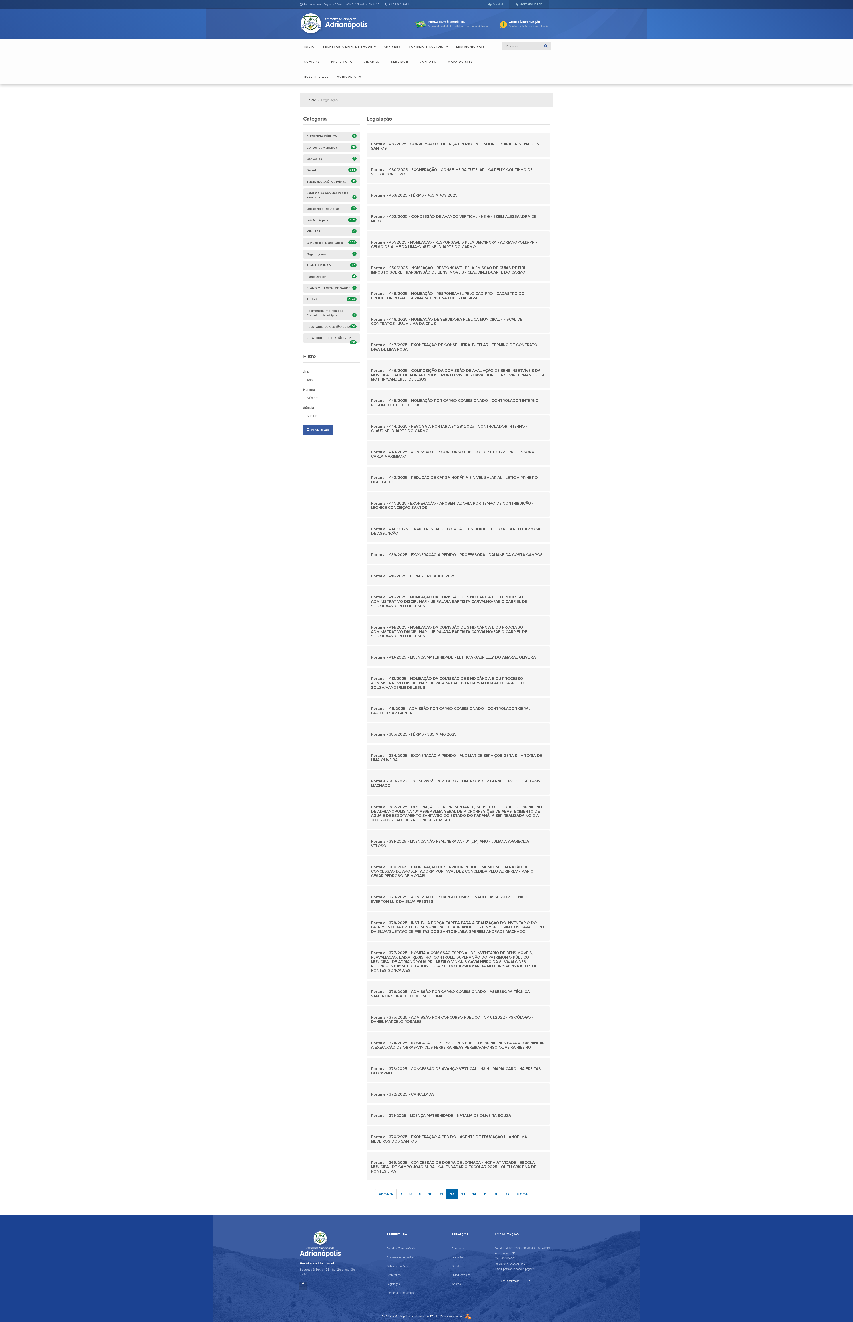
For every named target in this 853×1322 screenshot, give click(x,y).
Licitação (457, 1257)
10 (430, 1194)
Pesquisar (319, 430)
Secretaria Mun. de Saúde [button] (348, 46)
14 (474, 1194)
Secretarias (394, 1275)
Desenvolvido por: (452, 1316)
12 (452, 1194)
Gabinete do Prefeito (399, 1266)
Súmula (308, 408)
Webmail (457, 1284)
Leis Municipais (470, 46)
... (536, 1194)
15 (485, 1194)
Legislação (393, 1284)
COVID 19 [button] (312, 62)
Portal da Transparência (401, 1248)
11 (441, 1194)
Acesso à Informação (400, 1257)
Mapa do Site (460, 62)
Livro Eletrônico (461, 1275)
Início (309, 46)
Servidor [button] (400, 62)
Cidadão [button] (372, 62)
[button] (458, 145)
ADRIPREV (392, 46)
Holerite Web (316, 77)
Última (522, 1194)
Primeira (386, 1194)
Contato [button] (429, 62)
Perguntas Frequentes (400, 1293)
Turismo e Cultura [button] (427, 46)
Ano (306, 372)
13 (463, 1194)
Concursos (458, 1248)
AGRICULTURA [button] (350, 77)
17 (507, 1194)
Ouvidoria (458, 1266)
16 (496, 1194)
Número (309, 390)
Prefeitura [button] (342, 62)
